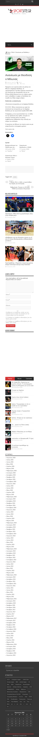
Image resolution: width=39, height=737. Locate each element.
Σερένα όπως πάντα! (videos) (20, 397)
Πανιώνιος (29, 699)
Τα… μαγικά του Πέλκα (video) (20, 424)
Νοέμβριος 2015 (10, 651)
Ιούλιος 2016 (9, 633)
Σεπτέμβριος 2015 (11, 653)
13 (19, 721)
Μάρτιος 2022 (10, 572)
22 (27, 723)
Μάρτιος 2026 (10, 468)
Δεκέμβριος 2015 (11, 648)
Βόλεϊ (13, 52)
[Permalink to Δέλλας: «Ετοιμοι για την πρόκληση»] (8, 422)
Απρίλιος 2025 (10, 492)
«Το (29, 682)
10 (8, 721)
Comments (29, 378)
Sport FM (14, 82)
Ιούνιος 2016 (9, 635)
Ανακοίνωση (18, 684)
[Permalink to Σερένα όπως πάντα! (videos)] (8, 401)
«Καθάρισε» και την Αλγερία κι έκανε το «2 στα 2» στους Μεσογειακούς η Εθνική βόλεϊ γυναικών (18, 239)
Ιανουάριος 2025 (11, 499)
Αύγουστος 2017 (10, 611)
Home (8, 52)
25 (12, 725)
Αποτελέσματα (26, 684)
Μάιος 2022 (9, 568)
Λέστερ (17, 689)
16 (30, 721)
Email (7, 300)
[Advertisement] (19, 28)
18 (12, 723)
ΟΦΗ (29, 691)
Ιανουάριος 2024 (11, 525)
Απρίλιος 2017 (10, 614)
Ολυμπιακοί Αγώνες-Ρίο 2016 (14, 694)
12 (15, 721)
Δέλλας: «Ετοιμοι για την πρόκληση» (22, 418)
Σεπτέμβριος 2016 (11, 629)
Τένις (28, 701)
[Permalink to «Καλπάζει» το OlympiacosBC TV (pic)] (8, 443)
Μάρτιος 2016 (10, 642)
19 (15, 723)
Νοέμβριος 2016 (10, 625)
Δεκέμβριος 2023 (11, 527)
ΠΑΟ (26, 696)
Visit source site (9, 129)
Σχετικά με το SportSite (12, 670)
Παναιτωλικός (22, 699)
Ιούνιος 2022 (9, 566)
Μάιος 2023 (9, 542)
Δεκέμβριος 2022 (11, 553)
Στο (24, 701)
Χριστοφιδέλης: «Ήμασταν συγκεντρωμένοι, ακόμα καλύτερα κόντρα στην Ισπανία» (19, 263)
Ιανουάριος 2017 (11, 620)
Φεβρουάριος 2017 (11, 618)
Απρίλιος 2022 (10, 570)
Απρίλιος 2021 (10, 594)
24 (8, 725)
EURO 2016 (26, 679)
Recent (19, 378)
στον (27, 704)
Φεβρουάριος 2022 (11, 575)
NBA (17, 682)
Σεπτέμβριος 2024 (11, 507)
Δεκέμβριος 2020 (11, 603)
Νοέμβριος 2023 (10, 529)
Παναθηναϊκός (14, 699)
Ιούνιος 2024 (9, 514)
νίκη (21, 704)
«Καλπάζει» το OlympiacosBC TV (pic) (22, 438)
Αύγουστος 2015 (10, 655)
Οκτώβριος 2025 (10, 479)
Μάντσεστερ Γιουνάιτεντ (12, 691)
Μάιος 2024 (9, 516)
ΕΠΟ (31, 686)
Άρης (8, 684)
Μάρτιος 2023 (10, 546)
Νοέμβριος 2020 (10, 605)
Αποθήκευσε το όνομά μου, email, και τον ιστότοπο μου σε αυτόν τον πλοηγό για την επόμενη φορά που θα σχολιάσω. (17, 314)
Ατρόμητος (25, 686)
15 (27, 721)
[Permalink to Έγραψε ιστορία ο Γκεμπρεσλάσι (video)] (8, 415)
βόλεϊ (14, 176)
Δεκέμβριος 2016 (11, 622)
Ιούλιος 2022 (9, 564)
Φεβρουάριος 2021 (11, 598)
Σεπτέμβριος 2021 (11, 583)
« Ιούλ (8, 729)
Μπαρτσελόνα (23, 691)
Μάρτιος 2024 (10, 520)
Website (8, 305)
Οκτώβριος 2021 (10, 581)
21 (23, 723)
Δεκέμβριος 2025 (11, 475)
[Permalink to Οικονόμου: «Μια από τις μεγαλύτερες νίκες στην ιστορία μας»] (19, 211)
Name (7, 294)
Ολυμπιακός (25, 694)
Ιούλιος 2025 (9, 486)
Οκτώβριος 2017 (10, 609)
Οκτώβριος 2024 (10, 505)
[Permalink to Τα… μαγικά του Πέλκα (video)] (8, 429)
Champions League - (16, 679)
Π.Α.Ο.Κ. (21, 696)
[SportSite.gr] (19, 13)
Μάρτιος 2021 (10, 596)
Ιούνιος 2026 (9, 462)
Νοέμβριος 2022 (10, 555)
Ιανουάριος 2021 (11, 601)
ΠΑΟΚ (30, 696)
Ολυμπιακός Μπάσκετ (12, 696)
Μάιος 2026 (9, 464)
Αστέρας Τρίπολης (17, 686)
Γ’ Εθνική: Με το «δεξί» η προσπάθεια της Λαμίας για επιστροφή (20, 182)
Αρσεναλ (9, 686)
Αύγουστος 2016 (10, 631)
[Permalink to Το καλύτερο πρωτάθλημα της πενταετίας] (8, 450)
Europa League (10, 682)
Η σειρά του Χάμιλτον (18, 390)
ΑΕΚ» (12, 684)
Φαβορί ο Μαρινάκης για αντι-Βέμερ (22, 431)
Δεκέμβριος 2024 (11, 501)
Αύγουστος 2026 (10, 457)
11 (12, 721)
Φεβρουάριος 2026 (11, 470)
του (8, 706)
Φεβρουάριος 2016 (11, 644)
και (17, 704)
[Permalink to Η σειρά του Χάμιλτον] (8, 394)
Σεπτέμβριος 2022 (11, 559)
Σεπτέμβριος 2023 (11, 533)
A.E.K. (8, 679)
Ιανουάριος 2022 (11, 577)
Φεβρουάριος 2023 (11, 549)
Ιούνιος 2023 (9, 540)
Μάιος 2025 (9, 490)
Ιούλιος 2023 (9, 538)
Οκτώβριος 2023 (10, 531)
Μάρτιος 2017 (10, 616)
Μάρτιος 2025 (10, 494)
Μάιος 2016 (9, 638)
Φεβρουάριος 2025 (11, 496)
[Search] (32, 1)
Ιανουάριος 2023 (11, 551)
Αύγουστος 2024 (10, 509)
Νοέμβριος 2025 (10, 477)
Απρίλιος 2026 (10, 466)
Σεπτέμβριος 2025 (11, 481)
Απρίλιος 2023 (10, 544)
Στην (21, 701)
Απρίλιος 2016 (10, 640)
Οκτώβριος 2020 (10, 607)
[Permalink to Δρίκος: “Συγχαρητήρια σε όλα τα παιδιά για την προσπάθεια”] (8, 408)
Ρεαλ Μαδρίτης (14, 701)
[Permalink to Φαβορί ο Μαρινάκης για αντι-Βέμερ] (8, 436)
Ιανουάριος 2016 (11, 646)
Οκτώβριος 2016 (10, 627)
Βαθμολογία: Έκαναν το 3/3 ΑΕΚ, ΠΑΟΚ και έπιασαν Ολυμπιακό (20, 187)
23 (30, 723)
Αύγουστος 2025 (10, 483)
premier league (23, 682)
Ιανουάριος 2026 (11, 473)
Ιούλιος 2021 (9, 588)
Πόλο (8, 701)
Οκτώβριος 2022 (10, 557)
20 (19, 723)
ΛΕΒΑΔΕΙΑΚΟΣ (10, 689)
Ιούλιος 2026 (9, 460)
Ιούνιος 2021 (9, 590)
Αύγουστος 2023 (10, 536)
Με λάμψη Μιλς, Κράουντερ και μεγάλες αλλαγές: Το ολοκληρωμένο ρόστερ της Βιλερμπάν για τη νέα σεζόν (23, 384)
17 (8, 723)
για (11, 704)
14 (23, 721)
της (30, 704)
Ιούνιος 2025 (9, 488)
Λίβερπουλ (23, 689)
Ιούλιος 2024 (9, 512)
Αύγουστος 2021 (10, 585)
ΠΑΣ (8, 699)
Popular (10, 378)
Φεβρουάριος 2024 (11, 522)
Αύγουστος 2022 (10, 562)
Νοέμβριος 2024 (10, 503)
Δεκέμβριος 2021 (11, 579)
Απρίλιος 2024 (10, 518)
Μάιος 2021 (9, 592)
